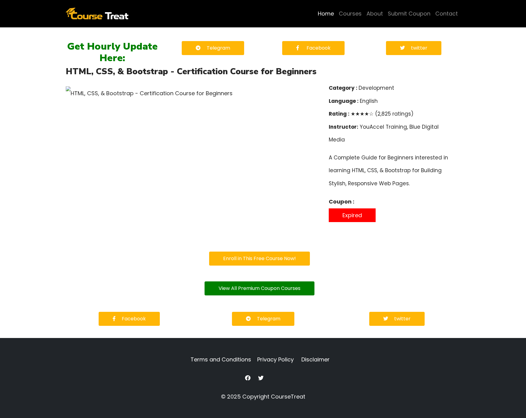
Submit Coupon (409, 13)
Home (326, 13)
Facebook (318, 47)
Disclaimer (315, 359)
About (374, 13)
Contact (446, 13)
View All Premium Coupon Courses (259, 288)
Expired (352, 215)
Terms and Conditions (221, 359)
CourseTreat (288, 396)
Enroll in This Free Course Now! (259, 258)
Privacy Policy (275, 359)
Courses (350, 13)
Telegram (218, 47)
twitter (419, 47)
